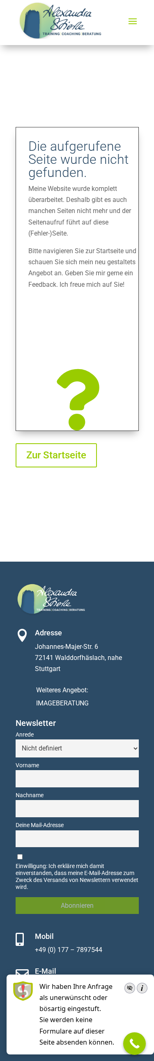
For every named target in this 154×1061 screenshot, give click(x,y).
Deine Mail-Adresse (40, 825)
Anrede (25, 734)
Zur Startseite (56, 455)
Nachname (30, 795)
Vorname (27, 765)
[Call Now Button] (134, 1043)
